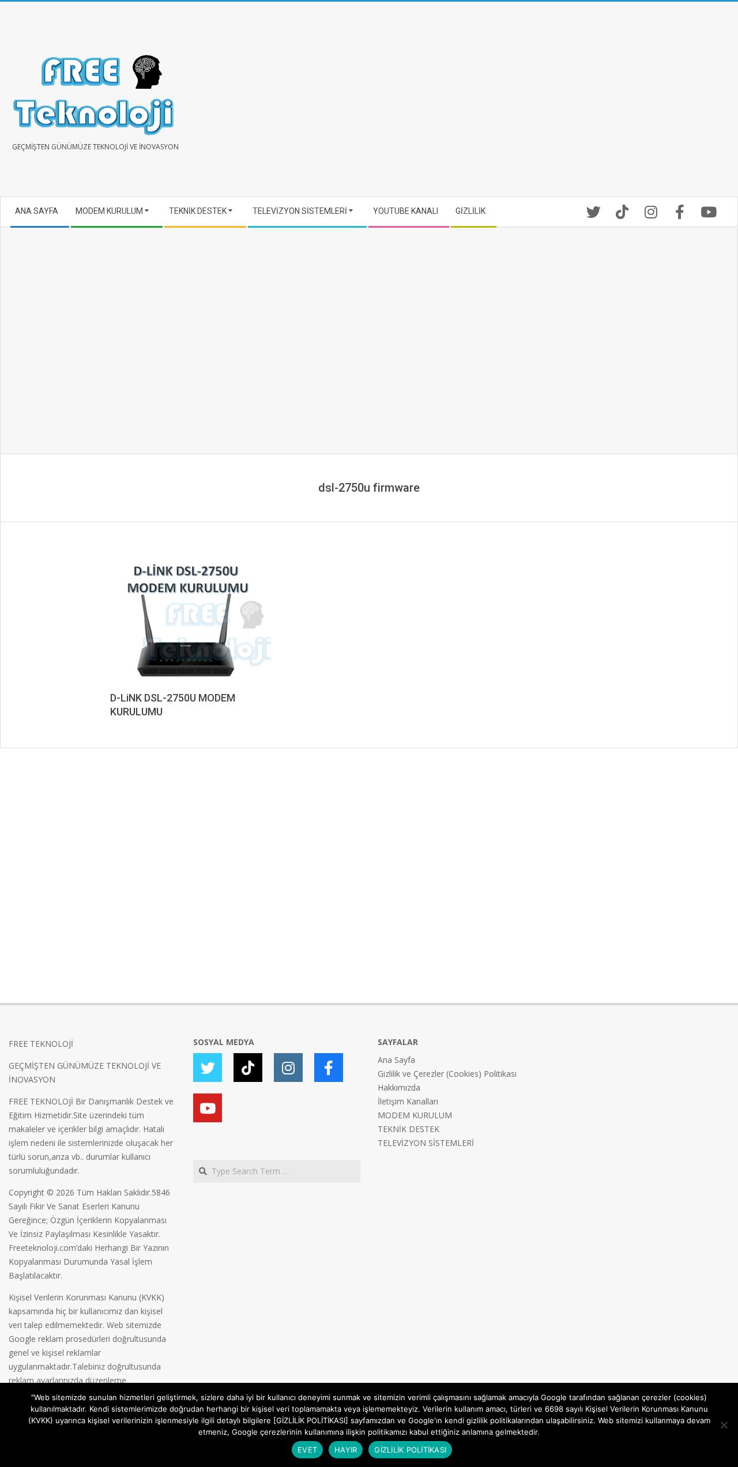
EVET (307, 1449)
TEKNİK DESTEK (408, 1128)
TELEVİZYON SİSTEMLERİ (426, 1142)
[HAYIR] (723, 1425)
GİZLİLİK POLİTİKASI (410, 1449)
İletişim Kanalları (408, 1101)
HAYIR (345, 1449)
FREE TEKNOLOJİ (41, 1043)
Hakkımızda (399, 1087)
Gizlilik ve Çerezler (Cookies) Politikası (447, 1073)
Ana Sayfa (396, 1059)
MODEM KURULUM (415, 1115)
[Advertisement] (549, 103)
